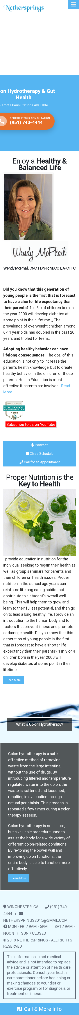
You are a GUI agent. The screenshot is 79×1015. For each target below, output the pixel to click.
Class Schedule (41, 454)
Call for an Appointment (41, 462)
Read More (14, 680)
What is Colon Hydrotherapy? (39, 724)
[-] (23, 8)
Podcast (41, 445)
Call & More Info (43, 1009)
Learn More (19, 878)
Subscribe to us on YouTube (30, 424)
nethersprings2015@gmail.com (35, 920)
